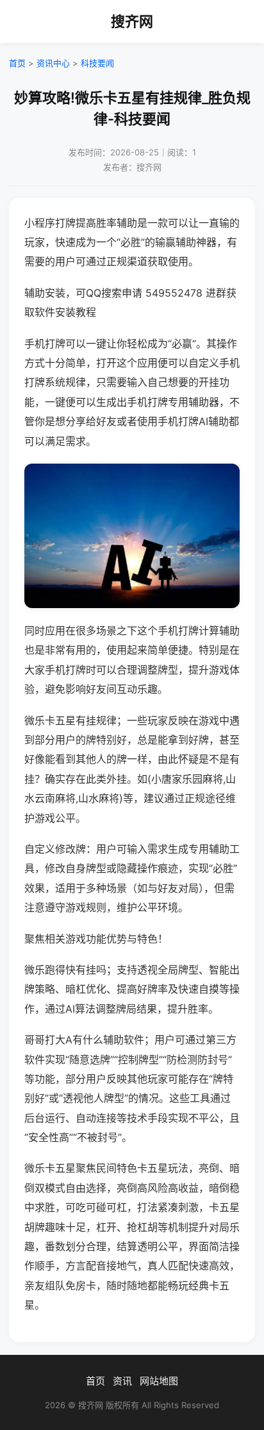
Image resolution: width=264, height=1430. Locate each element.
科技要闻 (97, 63)
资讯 (122, 1381)
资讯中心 (53, 63)
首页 (17, 63)
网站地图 (159, 1381)
